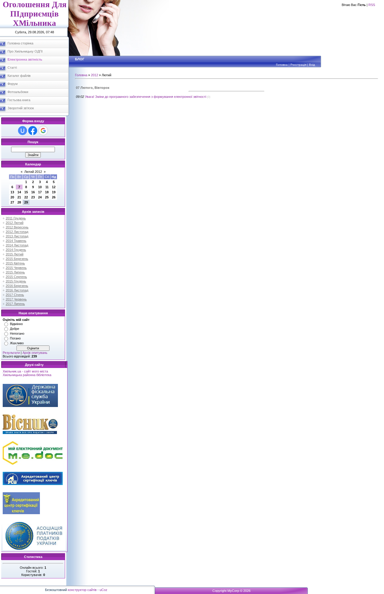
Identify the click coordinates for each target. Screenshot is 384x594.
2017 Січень (15, 295)
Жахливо (17, 343)
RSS (371, 5)
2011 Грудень (16, 218)
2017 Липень (15, 304)
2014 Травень (16, 241)
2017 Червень (16, 299)
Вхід (312, 64)
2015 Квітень (15, 263)
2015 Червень (16, 268)
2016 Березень (17, 286)
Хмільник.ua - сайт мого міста (25, 371)
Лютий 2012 (33, 171)
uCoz (103, 590)
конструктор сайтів (82, 590)
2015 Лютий (14, 254)
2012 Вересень (17, 227)
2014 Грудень (16, 250)
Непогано (17, 333)
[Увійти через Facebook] (32, 130)
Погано (15, 338)
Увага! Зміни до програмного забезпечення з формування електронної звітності (145, 96)
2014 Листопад (17, 245)
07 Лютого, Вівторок (93, 87)
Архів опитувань (34, 352)
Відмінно (16, 324)
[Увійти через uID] (22, 130)
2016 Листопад (17, 290)
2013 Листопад (17, 236)
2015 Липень (15, 272)
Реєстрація (298, 64)
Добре (14, 328)
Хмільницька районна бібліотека (27, 375)
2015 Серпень (16, 277)
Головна (282, 64)
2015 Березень (17, 259)
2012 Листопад (17, 232)
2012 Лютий (14, 223)
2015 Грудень (16, 281)
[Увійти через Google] (43, 130)
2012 (94, 75)
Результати (11, 352)
